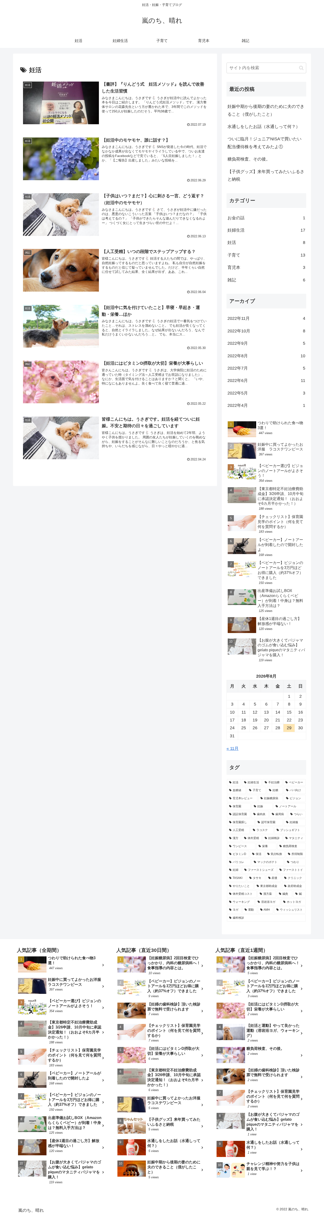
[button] (301, 68)
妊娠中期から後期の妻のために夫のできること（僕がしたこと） (265, 110)
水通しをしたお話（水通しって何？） (263, 126)
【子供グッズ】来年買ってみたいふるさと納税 (265, 175)
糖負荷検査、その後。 (248, 159)
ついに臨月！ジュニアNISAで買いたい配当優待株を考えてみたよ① (264, 143)
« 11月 (233, 748)
